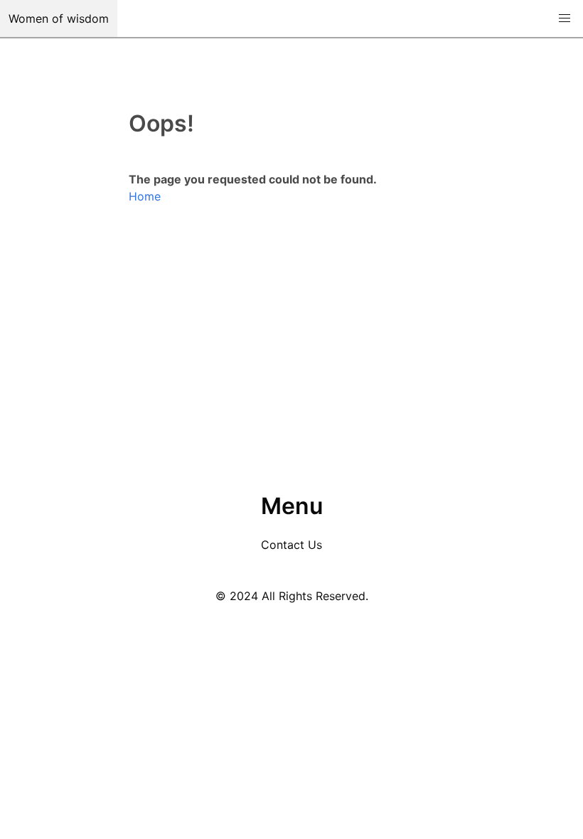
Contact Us (291, 545)
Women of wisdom (59, 18)
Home (145, 196)
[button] (564, 18)
